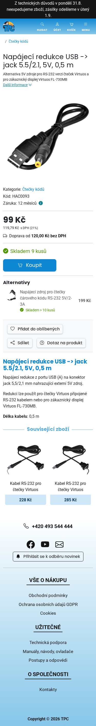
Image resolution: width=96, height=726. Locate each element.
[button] (57, 26)
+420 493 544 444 (51, 526)
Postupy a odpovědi (48, 660)
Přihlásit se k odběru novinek (51, 556)
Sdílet (23, 343)
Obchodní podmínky (48, 595)
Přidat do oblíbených (38, 329)
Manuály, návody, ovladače (48, 651)
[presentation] (8, 471)
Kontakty (48, 689)
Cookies (48, 613)
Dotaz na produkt (64, 343)
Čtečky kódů (33, 189)
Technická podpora (48, 642)
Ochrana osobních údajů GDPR (48, 604)
